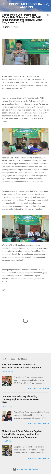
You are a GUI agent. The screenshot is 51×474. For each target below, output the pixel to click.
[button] (47, 15)
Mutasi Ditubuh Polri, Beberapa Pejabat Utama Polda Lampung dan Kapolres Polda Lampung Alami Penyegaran (22, 434)
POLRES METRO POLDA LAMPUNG (25, 5)
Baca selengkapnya (38, 389)
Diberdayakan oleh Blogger (27, 469)
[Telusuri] (47, 5)
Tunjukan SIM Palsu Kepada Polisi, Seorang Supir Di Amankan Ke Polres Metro (20, 399)
